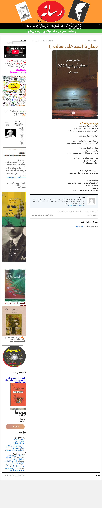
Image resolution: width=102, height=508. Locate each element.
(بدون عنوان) (19, 439)
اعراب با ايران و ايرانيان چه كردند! (14, 462)
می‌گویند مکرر (18, 441)
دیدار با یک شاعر (87, 211)
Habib (21, 456)
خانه (99, 24)
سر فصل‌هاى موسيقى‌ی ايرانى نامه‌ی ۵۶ (15, 447)
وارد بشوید (79, 226)
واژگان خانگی (19, 443)
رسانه (98, 475)
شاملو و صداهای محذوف (14, 450)
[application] (15, 52)
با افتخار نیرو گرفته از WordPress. (13, 475)
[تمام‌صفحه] (6, 56)
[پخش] (24, 56)
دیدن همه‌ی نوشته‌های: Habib (76, 205)
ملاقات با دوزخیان (92, 40)
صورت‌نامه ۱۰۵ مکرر (16, 445)
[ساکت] (9, 56)
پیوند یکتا (68, 211)
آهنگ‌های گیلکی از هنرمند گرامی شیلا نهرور (41, 40)
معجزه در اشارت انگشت (15, 458)
